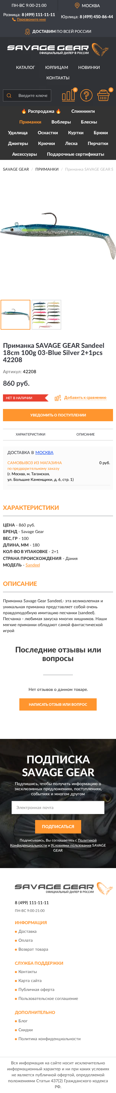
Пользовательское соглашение (48, 999)
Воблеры (61, 122)
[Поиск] (9, 95)
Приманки (30, 122)
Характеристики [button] (30, 434)
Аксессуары (24, 154)
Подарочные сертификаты (75, 154)
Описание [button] (85, 434)
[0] (103, 95)
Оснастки (48, 133)
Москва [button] (44, 453)
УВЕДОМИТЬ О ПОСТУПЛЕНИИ (58, 415)
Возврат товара (33, 949)
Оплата (25, 940)
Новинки (89, 68)
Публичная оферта (36, 990)
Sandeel (33, 565)
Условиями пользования (71, 845)
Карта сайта (30, 981)
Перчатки (98, 143)
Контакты (58, 78)
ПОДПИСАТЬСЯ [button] (58, 827)
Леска (71, 143)
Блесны (89, 122)
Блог (23, 1021)
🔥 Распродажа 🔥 (41, 111)
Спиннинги (83, 111)
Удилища (18, 133)
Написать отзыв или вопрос (58, 704)
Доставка (27, 932)
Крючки (46, 143)
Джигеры (18, 143)
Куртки (76, 133)
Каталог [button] (25, 68)
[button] (29, 19)
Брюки (101, 133)
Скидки (25, 1030)
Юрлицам (56, 68)
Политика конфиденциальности (49, 1039)
